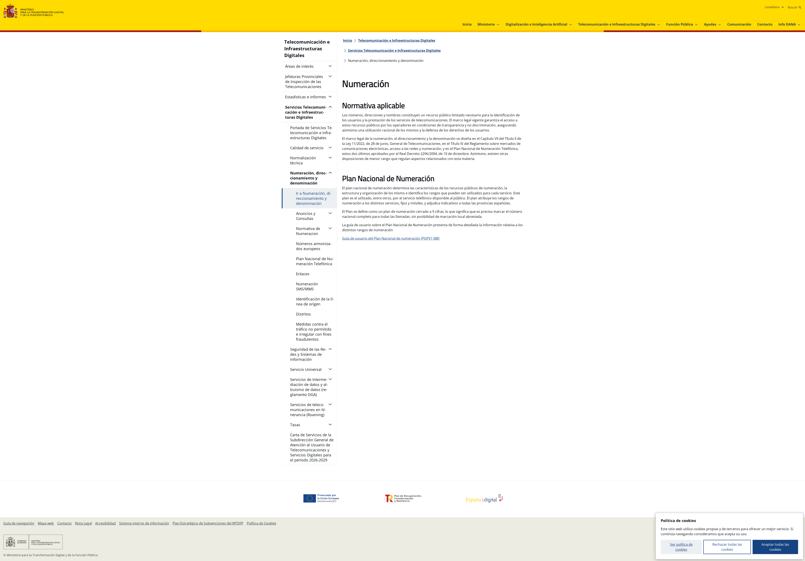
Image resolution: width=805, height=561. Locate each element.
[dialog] (729, 536)
